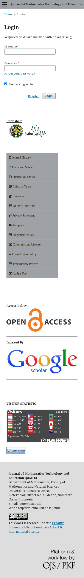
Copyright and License (26, 244)
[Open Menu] (4, 4)
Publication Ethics (23, 176)
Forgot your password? (19, 73)
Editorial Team (21, 186)
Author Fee (19, 273)
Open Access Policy (23, 254)
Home (8, 14)
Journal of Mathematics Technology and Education (46, 4)
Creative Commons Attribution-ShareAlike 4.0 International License (36, 527)
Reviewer (18, 196)
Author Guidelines (23, 205)
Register (33, 96)
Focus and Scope (22, 167)
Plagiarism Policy (23, 234)
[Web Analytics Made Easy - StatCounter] (15, 453)
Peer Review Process (25, 263)
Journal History (21, 157)
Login (49, 96)
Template (18, 225)
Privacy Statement (23, 215)
